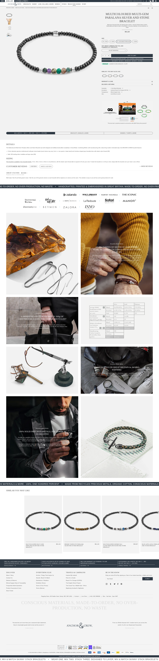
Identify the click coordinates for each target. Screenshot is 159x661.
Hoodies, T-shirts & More (128, 133)
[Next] (151, 8)
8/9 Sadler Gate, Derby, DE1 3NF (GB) (61, 596)
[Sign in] (146, 1)
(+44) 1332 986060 (94, 596)
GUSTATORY (52, 652)
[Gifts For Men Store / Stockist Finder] (79, 200)
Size (103, 38)
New (2, 1)
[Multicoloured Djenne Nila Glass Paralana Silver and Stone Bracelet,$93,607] (115, 75)
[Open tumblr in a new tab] (110, 584)
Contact (76, 596)
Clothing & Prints (21, 1)
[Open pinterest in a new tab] (121, 584)
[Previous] (149, 8)
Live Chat (84, 596)
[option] (22, 564)
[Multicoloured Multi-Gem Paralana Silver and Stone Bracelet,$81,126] (104, 75)
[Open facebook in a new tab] (118, 584)
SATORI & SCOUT (80, 652)
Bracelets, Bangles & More (80, 133)
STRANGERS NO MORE (70, 652)
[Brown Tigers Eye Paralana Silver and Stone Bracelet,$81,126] (110, 75)
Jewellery (9, 1)
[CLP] (155, 1)
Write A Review (46, 166)
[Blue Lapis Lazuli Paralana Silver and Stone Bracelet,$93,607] (121, 75)
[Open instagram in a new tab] (107, 584)
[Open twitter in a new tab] (115, 584)
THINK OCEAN (59, 652)
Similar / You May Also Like (111, 71)
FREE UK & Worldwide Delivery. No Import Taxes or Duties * (126, 0)
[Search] (151, 4)
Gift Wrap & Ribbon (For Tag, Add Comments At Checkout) (112, 46)
